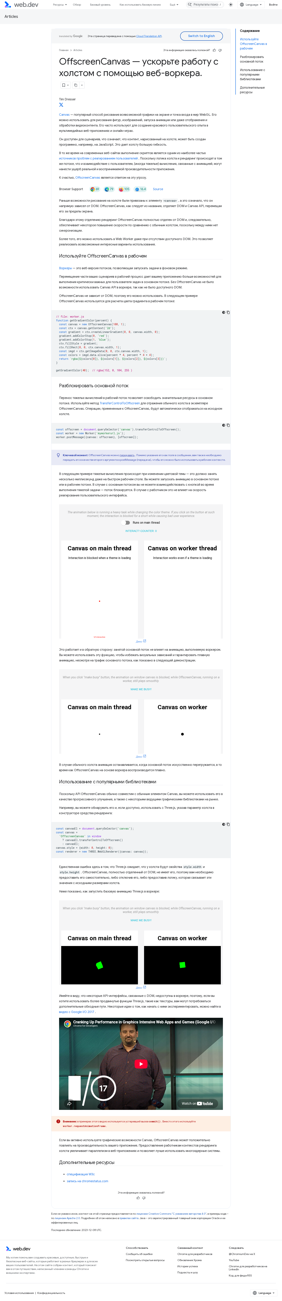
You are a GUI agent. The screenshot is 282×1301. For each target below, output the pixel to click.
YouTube (234, 1260)
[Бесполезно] (220, 50)
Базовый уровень (100, 4)
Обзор (77, 4)
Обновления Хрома (189, 1260)
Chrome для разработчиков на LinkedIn (248, 1268)
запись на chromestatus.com (87, 1181)
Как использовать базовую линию (140, 4)
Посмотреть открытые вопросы (145, 1260)
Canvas (64, 115)
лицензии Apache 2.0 (67, 1218)
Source (158, 189)
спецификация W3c (81, 1174)
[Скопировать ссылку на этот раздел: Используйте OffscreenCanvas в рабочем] (150, 256)
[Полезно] (214, 50)
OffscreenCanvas (87, 178)
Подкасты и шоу (187, 1272)
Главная (63, 50)
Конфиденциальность (51, 1292)
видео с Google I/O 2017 (76, 1012)
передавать (127, 455)
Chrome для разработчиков (194, 1254)
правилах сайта (129, 1218)
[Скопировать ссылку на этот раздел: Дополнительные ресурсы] (117, 1163)
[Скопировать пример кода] (228, 312)
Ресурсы (58, 4)
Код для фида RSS (240, 1275)
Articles (11, 16)
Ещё (172, 4)
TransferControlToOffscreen (120, 403)
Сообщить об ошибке (139, 1254)
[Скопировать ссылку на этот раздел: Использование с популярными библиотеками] (159, 782)
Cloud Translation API (149, 36)
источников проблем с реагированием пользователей (98, 158)
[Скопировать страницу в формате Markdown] (76, 85)
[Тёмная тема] (223, 312)
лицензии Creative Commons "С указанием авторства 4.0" (171, 1213)
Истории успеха (187, 1266)
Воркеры (65, 268)
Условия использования (19, 1292)
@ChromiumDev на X (242, 1254)
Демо (139, 641)
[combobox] (205, 4)
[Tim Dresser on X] (61, 106)
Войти (273, 4)
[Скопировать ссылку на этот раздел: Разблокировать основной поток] (132, 386)
